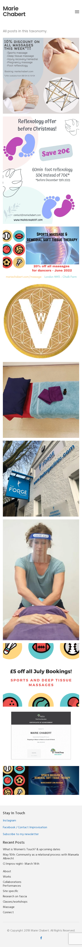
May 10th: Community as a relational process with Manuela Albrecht (41, 856)
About (7, 871)
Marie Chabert (14, 11)
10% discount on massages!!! (41, 72)
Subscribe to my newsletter (21, 834)
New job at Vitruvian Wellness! (41, 318)
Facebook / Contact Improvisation (25, 827)
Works (7, 877)
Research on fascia (15, 896)
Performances (12, 886)
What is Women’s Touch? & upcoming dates (31, 849)
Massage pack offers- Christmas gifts (41, 397)
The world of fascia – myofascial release (41, 576)
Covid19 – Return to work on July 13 (41, 733)
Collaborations (12, 882)
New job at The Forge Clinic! (41, 475)
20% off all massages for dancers (41, 250)
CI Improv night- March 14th (21, 864)
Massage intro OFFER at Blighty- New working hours (41, 778)
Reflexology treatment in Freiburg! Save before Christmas (41, 167)
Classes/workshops (15, 902)
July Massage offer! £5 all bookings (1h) (41, 671)
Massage (8, 907)
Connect (8, 912)
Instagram (9, 820)
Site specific (10, 891)
